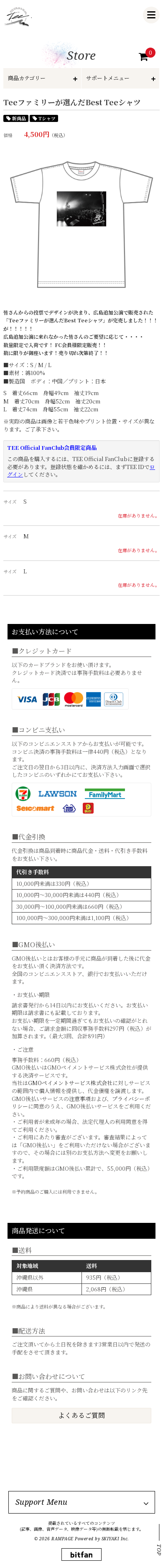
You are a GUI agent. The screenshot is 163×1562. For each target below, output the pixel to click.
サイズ (10, 502)
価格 (8, 135)
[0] (143, 57)
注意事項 (80, 1099)
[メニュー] (151, 15)
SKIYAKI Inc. (115, 1539)
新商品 (19, 118)
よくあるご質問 (81, 1415)
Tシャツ (47, 118)
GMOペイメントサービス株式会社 (70, 1083)
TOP (159, 1550)
